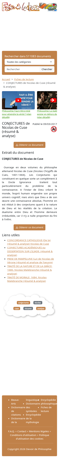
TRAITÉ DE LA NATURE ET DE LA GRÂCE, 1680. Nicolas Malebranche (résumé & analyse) (29, 269)
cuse (17, 308)
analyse (40, 308)
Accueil (6, 79)
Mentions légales (39, 431)
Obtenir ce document (30, 144)
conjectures (23, 302)
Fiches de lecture (24, 79)
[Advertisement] (29, 31)
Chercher (47, 69)
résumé (28, 308)
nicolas (38, 302)
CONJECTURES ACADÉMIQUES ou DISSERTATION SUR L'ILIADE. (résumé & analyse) (30, 251)
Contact (21, 431)
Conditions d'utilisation (23, 435)
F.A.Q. (11, 431)
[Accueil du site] (29, 5)
